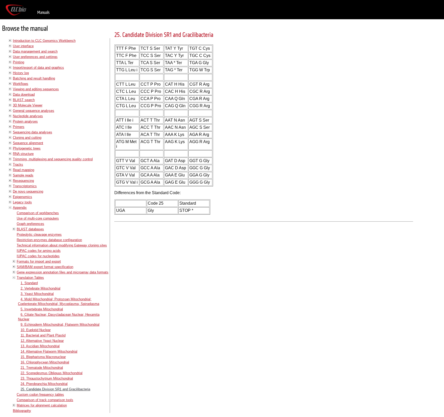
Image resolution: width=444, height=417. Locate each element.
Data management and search (35, 51)
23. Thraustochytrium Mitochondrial (47, 378)
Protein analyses (25, 121)
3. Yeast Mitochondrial (37, 294)
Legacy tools (22, 202)
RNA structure (23, 154)
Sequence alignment (28, 143)
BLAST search (24, 100)
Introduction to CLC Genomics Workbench (44, 41)
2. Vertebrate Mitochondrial (40, 288)
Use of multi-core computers (38, 218)
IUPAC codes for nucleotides (38, 256)
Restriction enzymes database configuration (49, 240)
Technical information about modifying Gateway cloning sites (62, 245)
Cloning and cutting (27, 138)
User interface (23, 46)
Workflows (20, 84)
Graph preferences (30, 224)
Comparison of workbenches (38, 213)
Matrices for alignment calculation (42, 405)
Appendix (20, 208)
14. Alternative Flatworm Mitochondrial (49, 351)
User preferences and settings (35, 57)
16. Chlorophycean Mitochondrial (45, 362)
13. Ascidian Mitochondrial (40, 346)
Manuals (43, 12)
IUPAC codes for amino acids (39, 251)
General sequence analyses (33, 111)
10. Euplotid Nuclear (36, 330)
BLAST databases (30, 229)
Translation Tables (30, 278)
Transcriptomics (25, 186)
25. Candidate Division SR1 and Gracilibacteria (55, 389)
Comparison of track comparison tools (45, 400)
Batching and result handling (34, 78)
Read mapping (23, 170)
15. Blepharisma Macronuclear (43, 357)
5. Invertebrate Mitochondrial (42, 309)
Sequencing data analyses (32, 132)
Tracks (18, 164)
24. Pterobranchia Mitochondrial (44, 384)
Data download (24, 94)
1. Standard (29, 283)
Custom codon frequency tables (40, 394)
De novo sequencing (28, 191)
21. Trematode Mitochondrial (42, 368)
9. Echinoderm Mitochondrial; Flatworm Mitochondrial (60, 324)
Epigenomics (22, 197)
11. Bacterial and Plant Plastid (43, 335)
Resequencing (23, 181)
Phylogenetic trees (27, 148)
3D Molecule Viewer (27, 105)
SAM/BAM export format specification (45, 267)
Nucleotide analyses (28, 116)
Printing (18, 62)
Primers (18, 127)
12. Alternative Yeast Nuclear (42, 341)
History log (21, 73)
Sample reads (23, 175)
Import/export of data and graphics (38, 68)
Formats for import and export (39, 261)
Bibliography (22, 411)
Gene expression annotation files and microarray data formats (62, 272)
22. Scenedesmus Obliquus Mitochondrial (51, 373)
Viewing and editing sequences (36, 89)
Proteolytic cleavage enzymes (39, 234)
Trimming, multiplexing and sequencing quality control (53, 159)
